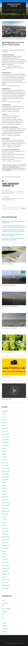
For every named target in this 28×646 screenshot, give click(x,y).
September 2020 (6, 579)
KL (12, 185)
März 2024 (4, 494)
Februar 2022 (5, 559)
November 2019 (6, 585)
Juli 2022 (4, 551)
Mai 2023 (4, 522)
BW (3, 605)
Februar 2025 (5, 462)
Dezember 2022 (5, 536)
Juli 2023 (4, 516)
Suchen (3, 205)
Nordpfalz (4, 611)
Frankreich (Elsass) (6, 608)
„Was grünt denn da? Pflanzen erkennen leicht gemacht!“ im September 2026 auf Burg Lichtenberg (14, 226)
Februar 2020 (5, 582)
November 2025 (6, 436)
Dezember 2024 (5, 468)
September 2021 (6, 574)
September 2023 (6, 511)
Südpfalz (4, 623)
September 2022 (6, 545)
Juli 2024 (4, 482)
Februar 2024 (5, 496)
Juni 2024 (4, 485)
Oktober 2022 (5, 542)
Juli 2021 (4, 576)
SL (2, 620)
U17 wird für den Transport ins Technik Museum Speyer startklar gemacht (12, 192)
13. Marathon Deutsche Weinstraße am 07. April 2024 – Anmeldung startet (13, 198)
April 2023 (4, 525)
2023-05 (4, 183)
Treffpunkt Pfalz (14, 5)
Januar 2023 (5, 534)
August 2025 (5, 445)
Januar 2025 (5, 465)
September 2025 (6, 442)
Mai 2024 (4, 488)
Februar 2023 (5, 531)
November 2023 (6, 505)
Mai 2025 (4, 454)
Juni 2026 (4, 416)
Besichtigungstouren (13, 183)
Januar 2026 (5, 431)
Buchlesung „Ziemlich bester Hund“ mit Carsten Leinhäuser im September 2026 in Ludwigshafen (13, 230)
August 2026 (5, 411)
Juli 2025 (4, 448)
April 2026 (4, 422)
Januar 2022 (5, 562)
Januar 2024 (5, 499)
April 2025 (4, 456)
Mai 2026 (4, 419)
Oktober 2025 (5, 439)
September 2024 (6, 476)
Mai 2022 (4, 556)
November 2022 (6, 539)
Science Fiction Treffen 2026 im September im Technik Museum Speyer (12, 234)
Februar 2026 (5, 428)
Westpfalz (6, 180)
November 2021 (6, 568)
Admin (3, 600)
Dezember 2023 (5, 502)
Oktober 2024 (5, 474)
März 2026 (4, 425)
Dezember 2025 (5, 434)
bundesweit (4, 603)
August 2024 (5, 479)
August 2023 (5, 514)
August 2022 (5, 548)
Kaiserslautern (6, 185)
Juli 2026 (4, 414)
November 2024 (6, 471)
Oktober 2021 (5, 571)
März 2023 (4, 528)
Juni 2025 (4, 451)
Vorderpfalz (4, 628)
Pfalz (3, 614)
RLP (3, 617)
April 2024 (4, 491)
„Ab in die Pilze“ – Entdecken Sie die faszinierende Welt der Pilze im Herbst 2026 (13, 239)
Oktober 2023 (5, 508)
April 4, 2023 (5, 47)
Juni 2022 (4, 554)
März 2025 (4, 459)
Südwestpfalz (5, 626)
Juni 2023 (4, 519)
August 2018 (5, 588)
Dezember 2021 (5, 565)
